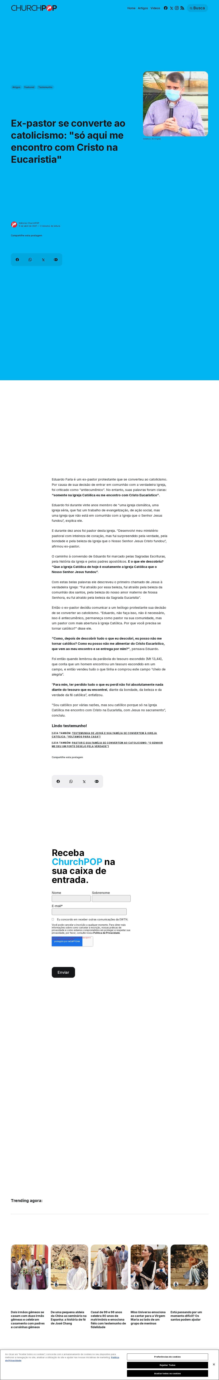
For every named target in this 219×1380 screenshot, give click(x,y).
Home (131, 8)
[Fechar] (213, 1364)
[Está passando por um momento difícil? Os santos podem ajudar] (189, 1267)
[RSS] (182, 8)
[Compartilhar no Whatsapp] (30, 259)
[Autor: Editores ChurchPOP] (14, 224)
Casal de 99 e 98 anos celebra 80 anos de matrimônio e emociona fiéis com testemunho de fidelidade (108, 1319)
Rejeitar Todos (168, 1365)
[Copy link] (55, 259)
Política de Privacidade (106, 932)
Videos (155, 8)
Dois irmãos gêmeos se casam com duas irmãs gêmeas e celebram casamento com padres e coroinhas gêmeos (28, 1319)
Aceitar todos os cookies (167, 1373)
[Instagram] (177, 8)
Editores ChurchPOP (29, 223)
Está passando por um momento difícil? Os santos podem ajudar (186, 1315)
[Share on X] (43, 259)
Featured (29, 87)
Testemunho (45, 87)
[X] (171, 8)
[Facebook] (166, 8)
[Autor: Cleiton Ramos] (16, 1284)
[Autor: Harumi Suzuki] (56, 1284)
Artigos (143, 8)
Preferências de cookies (167, 1356)
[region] (109, 1364)
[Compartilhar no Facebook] (17, 259)
